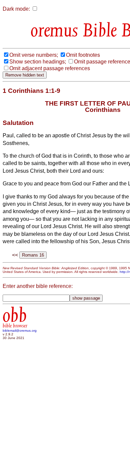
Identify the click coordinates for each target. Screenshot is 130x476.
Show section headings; (37, 61)
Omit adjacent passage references (49, 68)
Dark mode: (16, 9)
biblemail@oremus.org (20, 330)
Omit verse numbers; (33, 55)
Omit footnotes (83, 55)
